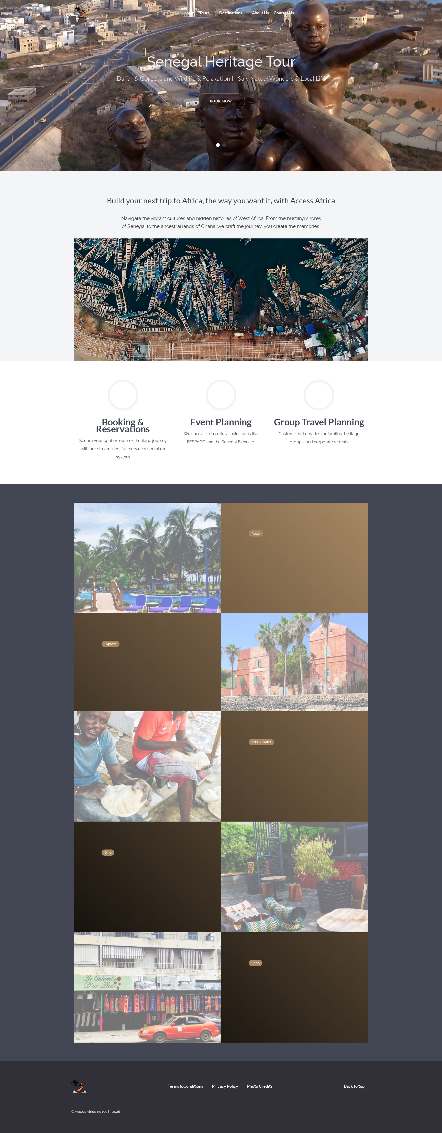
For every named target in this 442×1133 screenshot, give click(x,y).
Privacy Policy (225, 1086)
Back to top (354, 1086)
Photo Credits (259, 1086)
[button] (218, 145)
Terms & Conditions (185, 1086)
